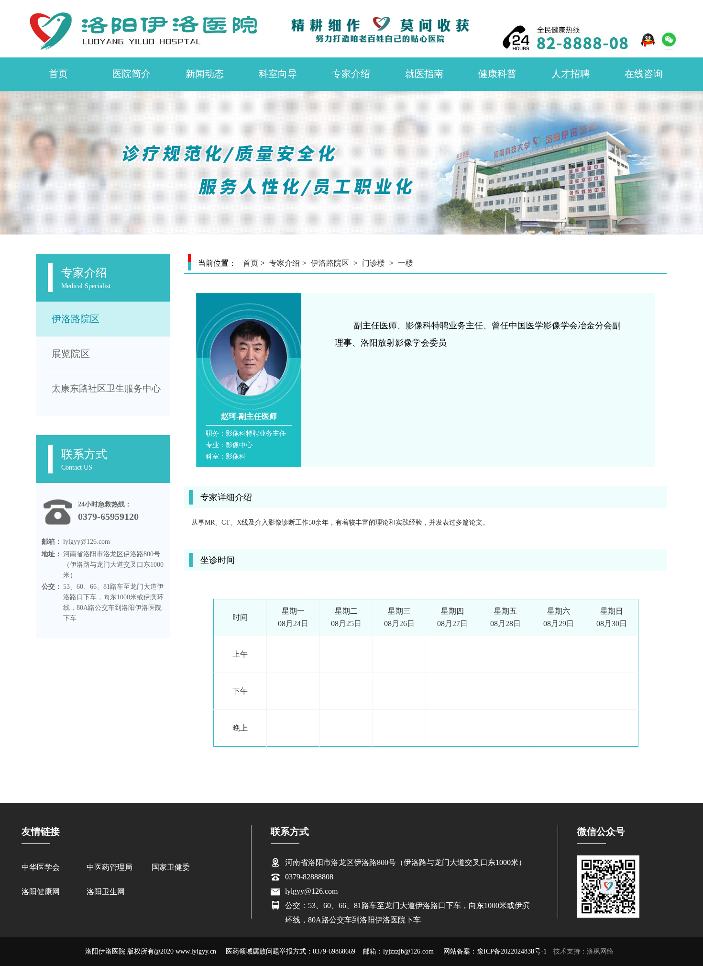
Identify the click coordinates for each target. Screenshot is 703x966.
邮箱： (52, 541)
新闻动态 (205, 73)
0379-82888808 (309, 877)
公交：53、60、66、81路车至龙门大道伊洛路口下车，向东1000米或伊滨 (407, 905)
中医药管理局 (109, 867)
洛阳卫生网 (106, 891)
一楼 (405, 263)
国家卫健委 (171, 867)
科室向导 (278, 73)
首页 (58, 73)
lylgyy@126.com (311, 891)
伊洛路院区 (75, 319)
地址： (52, 554)
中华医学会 (41, 867)
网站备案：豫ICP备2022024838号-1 (495, 951)
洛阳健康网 (41, 891)
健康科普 (497, 73)
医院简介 (131, 73)
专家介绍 (351, 73)
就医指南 (424, 73)
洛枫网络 (600, 951)
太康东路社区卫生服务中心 (106, 388)
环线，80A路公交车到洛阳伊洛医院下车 (353, 920)
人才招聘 (570, 73)
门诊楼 (373, 263)
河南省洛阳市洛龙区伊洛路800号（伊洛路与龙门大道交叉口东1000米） (405, 862)
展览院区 (71, 353)
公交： (52, 586)
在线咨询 (644, 73)
